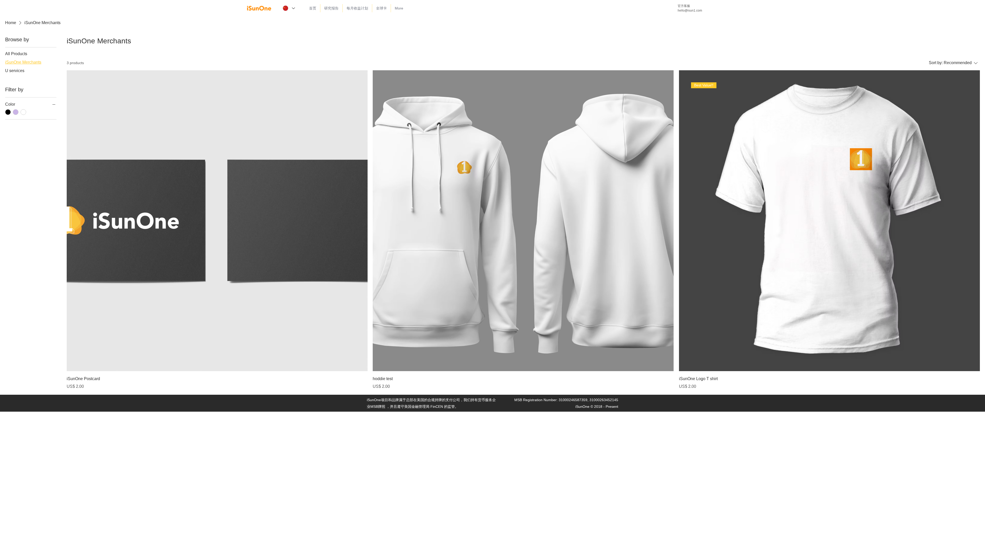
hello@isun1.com (690, 10)
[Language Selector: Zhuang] (288, 8)
